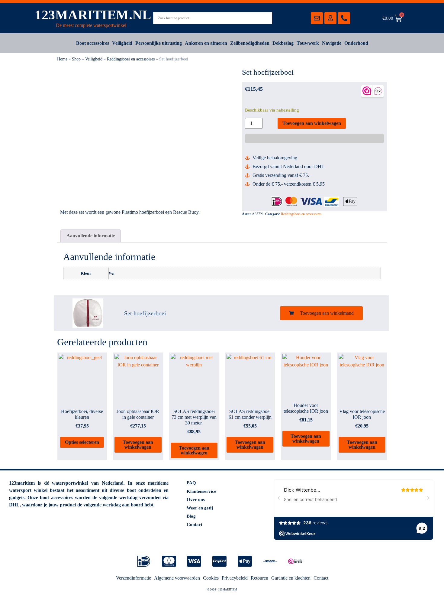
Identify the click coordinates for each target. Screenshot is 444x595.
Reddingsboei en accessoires (131, 59)
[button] (321, 313)
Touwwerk (308, 43)
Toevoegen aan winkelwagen (311, 123)
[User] (330, 18)
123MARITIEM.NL (93, 15)
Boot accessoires (92, 43)
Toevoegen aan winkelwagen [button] (138, 445)
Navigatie (331, 43)
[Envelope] (317, 18)
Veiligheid (122, 43)
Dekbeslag (283, 43)
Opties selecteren (82, 442)
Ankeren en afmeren (206, 43)
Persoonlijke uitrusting (158, 43)
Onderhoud (356, 43)
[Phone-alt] (344, 18)
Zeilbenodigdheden (249, 43)
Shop (76, 59)
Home (62, 59)
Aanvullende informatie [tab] (90, 235)
